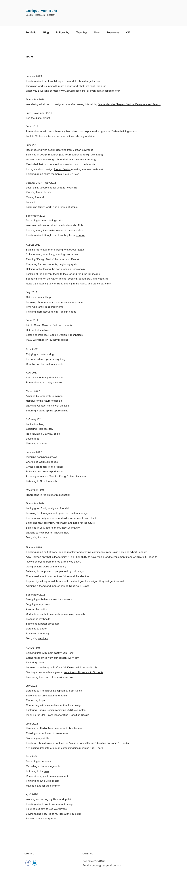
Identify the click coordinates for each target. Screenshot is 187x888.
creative (80, 235)
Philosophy (62, 32)
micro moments (53, 173)
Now (97, 32)
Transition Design (79, 714)
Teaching (81, 32)
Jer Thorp (97, 747)
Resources (112, 32)
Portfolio (31, 32)
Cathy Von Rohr (64, 652)
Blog (46, 32)
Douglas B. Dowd (79, 585)
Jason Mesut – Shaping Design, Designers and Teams (129, 104)
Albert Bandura (138, 551)
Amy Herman (33, 556)
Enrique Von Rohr (42, 11)
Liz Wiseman (75, 728)
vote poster (52, 780)
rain (46, 771)
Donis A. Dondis (119, 742)
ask (45, 131)
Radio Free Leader (51, 728)
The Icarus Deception (52, 690)
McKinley (69, 667)
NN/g (99, 154)
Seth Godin (75, 690)
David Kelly (118, 551)
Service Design (58, 476)
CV (128, 32)
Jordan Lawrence (83, 149)
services (43, 638)
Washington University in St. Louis (83, 672)
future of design (53, 400)
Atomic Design (62, 169)
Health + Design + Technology (65, 334)
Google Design (46, 709)
